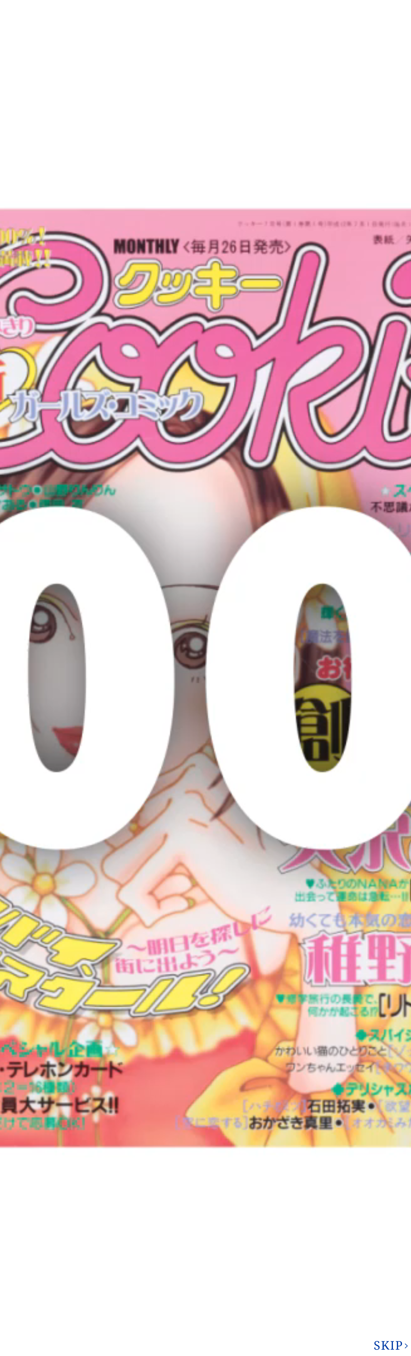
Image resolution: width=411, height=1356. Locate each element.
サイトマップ (317, 6)
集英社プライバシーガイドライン (74, 1328)
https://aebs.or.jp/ (324, 1295)
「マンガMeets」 (283, 682)
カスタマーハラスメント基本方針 (74, 1336)
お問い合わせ (318, 28)
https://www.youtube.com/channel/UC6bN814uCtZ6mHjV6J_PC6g (205, 1010)
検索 (387, 28)
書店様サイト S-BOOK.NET (140, 1328)
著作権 (242, 6)
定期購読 (191, 1328)
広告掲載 (276, 6)
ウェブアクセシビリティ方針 (243, 1328)
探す (293, 1151)
